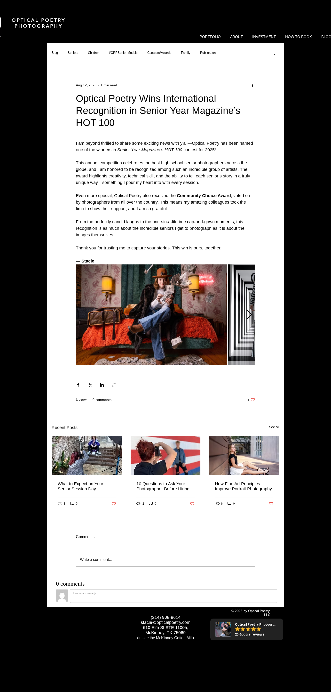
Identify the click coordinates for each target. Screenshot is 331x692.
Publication (208, 53)
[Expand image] (151, 314)
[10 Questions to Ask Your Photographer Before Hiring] (166, 455)
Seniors (73, 53)
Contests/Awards (159, 53)
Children (93, 53)
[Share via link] (113, 384)
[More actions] (252, 85)
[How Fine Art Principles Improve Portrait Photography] (244, 455)
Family (185, 53)
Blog (55, 53)
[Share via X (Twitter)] (90, 384)
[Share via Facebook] (78, 384)
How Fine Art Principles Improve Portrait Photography (243, 486)
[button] (210, 37)
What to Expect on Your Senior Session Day (80, 486)
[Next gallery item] (249, 315)
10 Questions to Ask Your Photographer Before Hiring (162, 486)
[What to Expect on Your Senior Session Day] (87, 455)
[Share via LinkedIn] (102, 384)
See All (274, 427)
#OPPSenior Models (123, 53)
